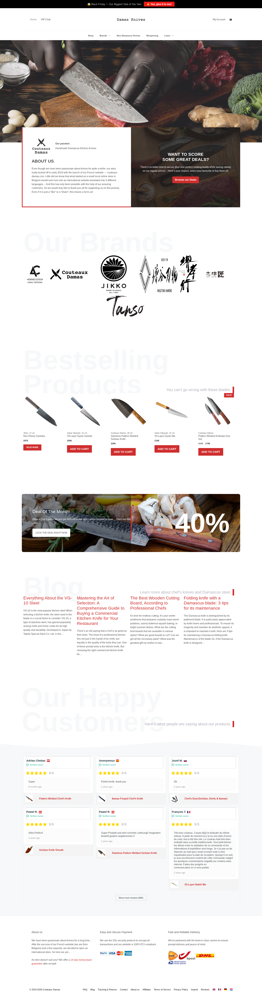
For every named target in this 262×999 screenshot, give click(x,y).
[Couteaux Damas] (69, 274)
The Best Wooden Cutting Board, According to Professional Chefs (155, 603)
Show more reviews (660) (131, 898)
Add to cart (79, 448)
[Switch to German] (225, 989)
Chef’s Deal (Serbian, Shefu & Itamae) (206, 798)
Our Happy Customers (93, 709)
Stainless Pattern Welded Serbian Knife (134, 853)
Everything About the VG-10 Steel (47, 600)
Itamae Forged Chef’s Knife (127, 798)
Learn (167, 35)
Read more (32, 447)
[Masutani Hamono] (158, 274)
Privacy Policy (181, 989)
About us (135, 989)
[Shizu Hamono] (215, 274)
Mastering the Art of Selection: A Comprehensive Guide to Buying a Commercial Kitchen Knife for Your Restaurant (100, 611)
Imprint (194, 989)
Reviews (205, 989)
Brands (103, 35)
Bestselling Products (96, 372)
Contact (124, 989)
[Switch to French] (219, 989)
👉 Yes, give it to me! (159, 4)
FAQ (85, 989)
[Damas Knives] (131, 19)
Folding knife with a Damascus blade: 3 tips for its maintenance (206, 603)
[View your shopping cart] (230, 19)
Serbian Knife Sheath (51, 850)
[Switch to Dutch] (231, 989)
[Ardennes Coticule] (35, 274)
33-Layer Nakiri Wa (195, 884)
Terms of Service (162, 989)
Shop (91, 35)
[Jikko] (114, 274)
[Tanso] (125, 306)
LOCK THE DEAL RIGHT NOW (51, 532)
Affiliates (147, 989)
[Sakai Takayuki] (188, 274)
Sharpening (152, 35)
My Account (219, 19)
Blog (53, 587)
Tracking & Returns (107, 989)
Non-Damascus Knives (128, 35)
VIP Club (45, 19)
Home (33, 19)
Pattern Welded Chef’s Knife (55, 798)
